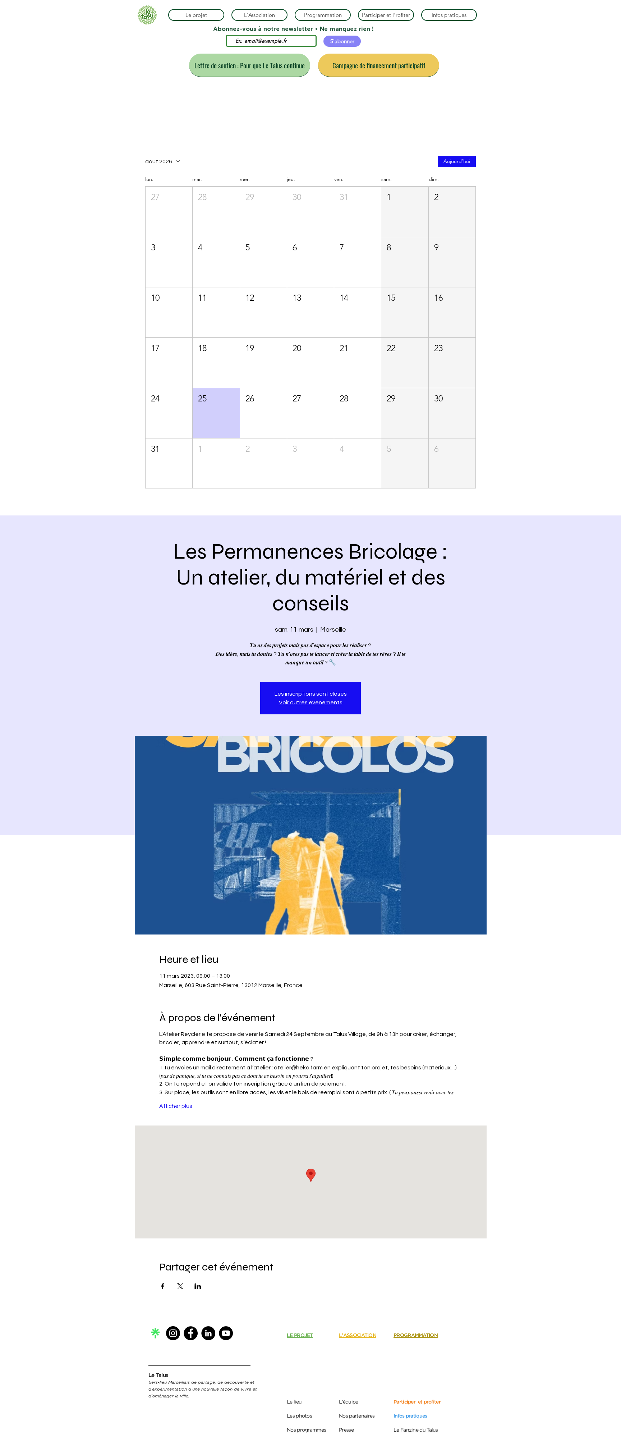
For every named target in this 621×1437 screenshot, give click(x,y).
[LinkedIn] (208, 1333)
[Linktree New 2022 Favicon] (155, 1333)
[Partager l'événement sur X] (180, 1286)
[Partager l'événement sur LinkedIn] (197, 1286)
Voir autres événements (310, 702)
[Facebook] (191, 1333)
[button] (169, 211)
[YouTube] (226, 1333)
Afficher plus (175, 1106)
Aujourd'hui (456, 161)
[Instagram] (173, 1333)
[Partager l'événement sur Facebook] (162, 1286)
